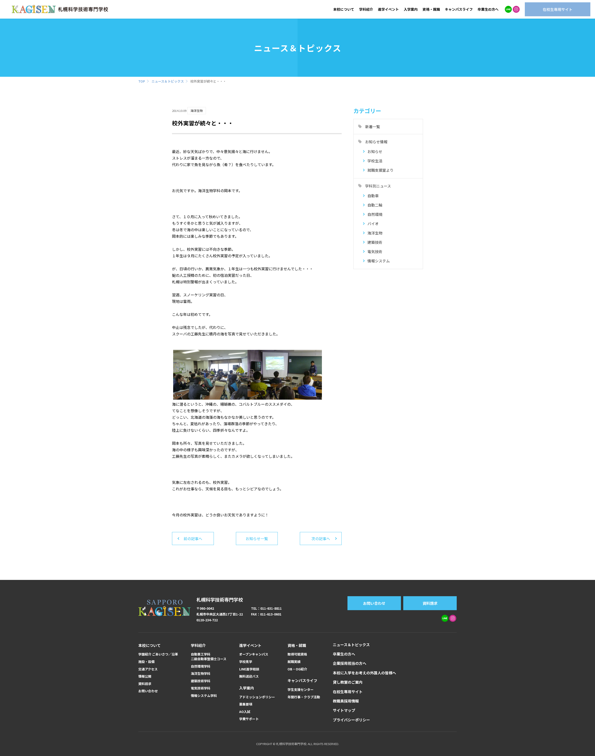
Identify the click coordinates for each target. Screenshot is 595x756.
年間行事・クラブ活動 (304, 697)
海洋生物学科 (200, 673)
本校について (343, 9)
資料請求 (430, 603)
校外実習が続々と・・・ (208, 81)
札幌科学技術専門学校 (219, 599)
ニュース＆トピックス (168, 81)
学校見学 (245, 661)
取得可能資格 (297, 654)
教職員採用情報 (346, 700)
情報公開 (144, 676)
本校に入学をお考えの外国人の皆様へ (364, 672)
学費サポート (249, 719)
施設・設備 (146, 661)
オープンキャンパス (253, 654)
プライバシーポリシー (351, 719)
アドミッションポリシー (257, 697)
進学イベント (388, 9)
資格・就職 (431, 9)
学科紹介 (366, 9)
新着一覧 (372, 126)
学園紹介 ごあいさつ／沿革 (158, 654)
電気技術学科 (200, 688)
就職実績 (294, 661)
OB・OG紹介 (297, 669)
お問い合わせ (374, 603)
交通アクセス (148, 669)
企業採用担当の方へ (349, 663)
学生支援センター (301, 689)
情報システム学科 (204, 695)
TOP (141, 81)
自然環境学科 (200, 666)
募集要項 (245, 704)
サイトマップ (344, 710)
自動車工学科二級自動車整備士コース (208, 656)
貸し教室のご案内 (348, 682)
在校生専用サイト (348, 691)
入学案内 (411, 9)
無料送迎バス (249, 676)
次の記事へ (320, 538)
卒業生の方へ (488, 9)
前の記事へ (193, 538)
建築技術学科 (200, 681)
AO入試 (244, 711)
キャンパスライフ (459, 9)
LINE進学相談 (249, 669)
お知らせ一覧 (257, 538)
